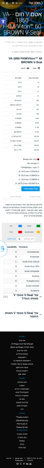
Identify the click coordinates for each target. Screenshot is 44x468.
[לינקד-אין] (27, 464)
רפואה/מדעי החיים (22, 389)
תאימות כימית (15, 197)
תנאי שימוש (19, 458)
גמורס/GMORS (22, 420)
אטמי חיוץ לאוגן (22, 367)
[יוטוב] (30, 464)
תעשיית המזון (22, 406)
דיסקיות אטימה (22, 371)
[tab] (33, 197)
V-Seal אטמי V (21, 42)
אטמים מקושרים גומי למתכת (22, 364)
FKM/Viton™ (10, 42)
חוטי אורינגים (22, 350)
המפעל (22, 441)
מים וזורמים (22, 382)
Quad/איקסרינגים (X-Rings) (22, 344)
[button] (3, 249)
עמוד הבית (38, 42)
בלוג (20, 3)
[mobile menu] (3, 3)
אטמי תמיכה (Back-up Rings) (22, 347)
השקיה (22, 385)
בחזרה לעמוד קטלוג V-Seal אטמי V (26, 52)
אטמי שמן (22, 374)
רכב (22, 409)
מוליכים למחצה (22, 402)
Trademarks (19, 460)
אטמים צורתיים (22, 354)
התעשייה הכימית (22, 396)
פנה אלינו (22, 447)
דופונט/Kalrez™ (22, 417)
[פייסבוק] (24, 464)
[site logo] (36, 3)
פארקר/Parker (22, 427)
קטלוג (31, 42)
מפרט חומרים (35, 197)
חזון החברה (22, 437)
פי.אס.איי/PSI (22, 424)
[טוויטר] (21, 464)
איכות (22, 444)
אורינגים (22, 340)
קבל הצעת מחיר (30, 189)
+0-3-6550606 (17, 3)
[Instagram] (18, 464)
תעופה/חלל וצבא (22, 392)
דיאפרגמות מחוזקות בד (22, 361)
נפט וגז (22, 399)
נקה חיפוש (12, 239)
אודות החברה (22, 434)
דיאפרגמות (22, 357)
